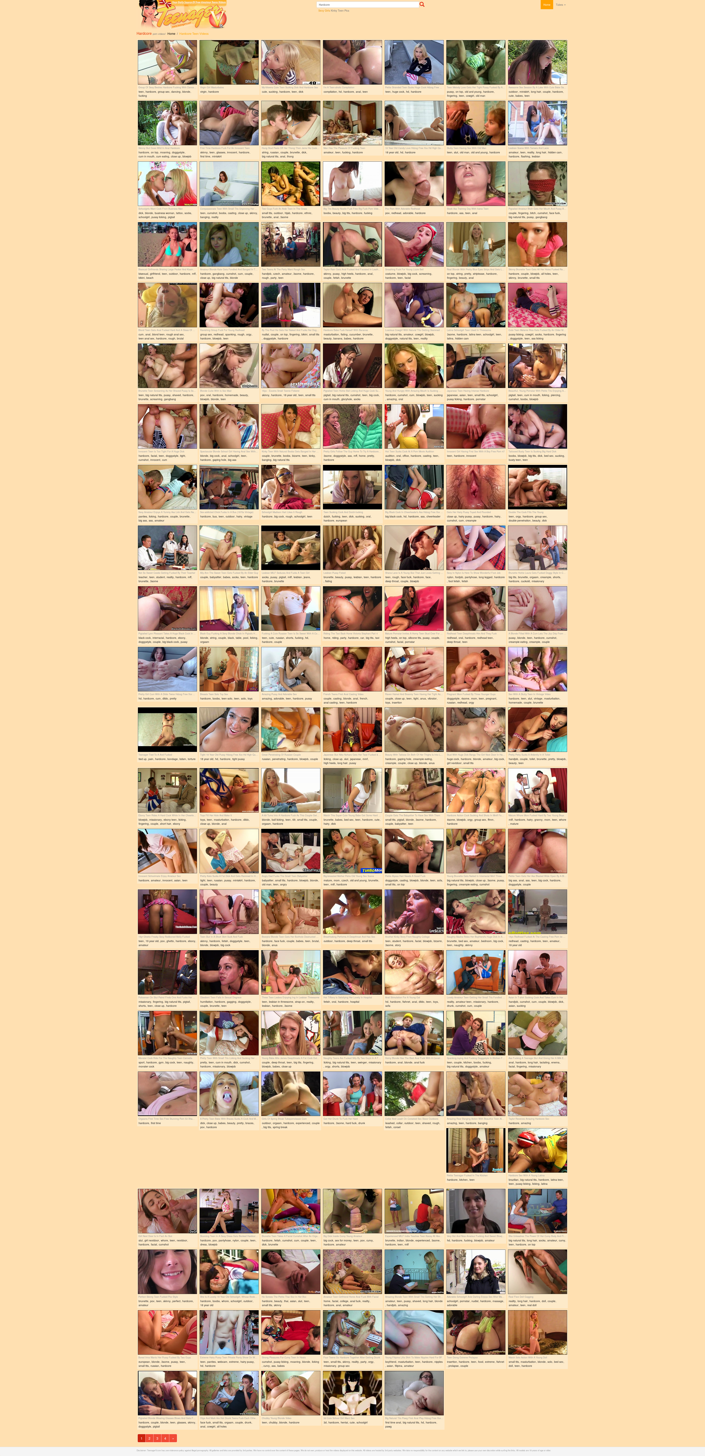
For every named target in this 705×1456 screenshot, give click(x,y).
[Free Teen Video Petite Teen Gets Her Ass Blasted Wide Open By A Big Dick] (537, 851)
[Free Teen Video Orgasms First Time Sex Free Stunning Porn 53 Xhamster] (167, 1093)
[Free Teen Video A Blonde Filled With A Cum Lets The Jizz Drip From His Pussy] (537, 608)
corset (397, 1127)
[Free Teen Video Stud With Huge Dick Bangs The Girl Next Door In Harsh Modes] (475, 729)
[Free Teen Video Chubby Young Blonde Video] (290, 1393)
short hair (165, 823)
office (406, 456)
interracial (158, 638)
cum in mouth (146, 156)
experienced (303, 1123)
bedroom (486, 941)
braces (249, 1123)
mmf (365, 759)
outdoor (513, 91)
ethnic (307, 213)
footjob (459, 577)
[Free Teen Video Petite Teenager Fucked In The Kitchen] (475, 1150)
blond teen (158, 334)
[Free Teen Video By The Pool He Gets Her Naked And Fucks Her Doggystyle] (290, 305)
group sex (163, 91)
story (398, 945)
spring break (280, 1127)
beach (149, 278)
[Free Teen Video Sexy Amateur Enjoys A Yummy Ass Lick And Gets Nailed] (167, 487)
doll (544, 1301)
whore (562, 819)
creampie (471, 520)
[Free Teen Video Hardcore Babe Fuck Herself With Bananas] (352, 305)
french (363, 698)
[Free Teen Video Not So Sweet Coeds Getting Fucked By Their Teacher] (167, 548)
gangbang (541, 217)
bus (215, 516)
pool (245, 638)
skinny (204, 152)
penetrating (278, 759)
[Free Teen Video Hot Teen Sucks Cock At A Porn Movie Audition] (414, 426)
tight (182, 456)
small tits (267, 213)
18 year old (391, 152)
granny (538, 819)
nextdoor (182, 1240)
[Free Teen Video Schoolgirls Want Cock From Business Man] (167, 183)
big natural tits (270, 156)
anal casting (331, 702)
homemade (231, 395)
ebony (181, 638)
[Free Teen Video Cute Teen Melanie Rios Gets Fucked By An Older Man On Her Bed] (537, 305)
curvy (369, 1240)
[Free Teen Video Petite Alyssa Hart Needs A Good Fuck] (414, 851)
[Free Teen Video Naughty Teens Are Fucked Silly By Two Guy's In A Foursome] (352, 1033)
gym (161, 1062)
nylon (450, 577)
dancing (175, 91)
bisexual (143, 273)
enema (555, 1062)
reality (530, 152)
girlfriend (155, 273)
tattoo (179, 213)
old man (480, 95)
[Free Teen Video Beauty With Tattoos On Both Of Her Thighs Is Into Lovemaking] (414, 729)
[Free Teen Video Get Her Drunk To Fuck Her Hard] (352, 1093)
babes (519, 95)
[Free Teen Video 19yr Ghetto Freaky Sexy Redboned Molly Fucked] (167, 911)
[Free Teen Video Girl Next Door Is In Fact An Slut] (167, 1211)
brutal (180, 338)
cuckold (525, 581)
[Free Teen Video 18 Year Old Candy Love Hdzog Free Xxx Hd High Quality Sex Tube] (414, 123)
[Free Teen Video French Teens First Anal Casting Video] (352, 669)
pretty (467, 273)
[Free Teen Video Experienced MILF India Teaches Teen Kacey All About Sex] (414, 1211)
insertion (397, 702)
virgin (203, 91)
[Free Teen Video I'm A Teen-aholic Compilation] (352, 62)
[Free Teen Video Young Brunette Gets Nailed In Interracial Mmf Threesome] (475, 851)
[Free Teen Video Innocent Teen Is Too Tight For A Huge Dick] (167, 426)
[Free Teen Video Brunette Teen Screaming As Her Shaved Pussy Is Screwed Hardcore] (167, 365)
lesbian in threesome (281, 1001)
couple (547, 91)
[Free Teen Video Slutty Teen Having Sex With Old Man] (475, 123)
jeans (307, 577)
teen (141, 91)
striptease (478, 273)
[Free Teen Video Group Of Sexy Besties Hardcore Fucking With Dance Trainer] (167, 62)
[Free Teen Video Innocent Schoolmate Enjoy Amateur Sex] (167, 851)
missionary (538, 581)
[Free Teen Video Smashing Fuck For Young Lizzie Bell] (414, 244)
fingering (452, 95)
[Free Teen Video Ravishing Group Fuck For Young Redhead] (229, 305)
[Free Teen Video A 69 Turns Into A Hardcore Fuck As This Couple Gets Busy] (290, 790)
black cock (145, 638)
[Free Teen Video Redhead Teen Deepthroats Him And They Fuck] (475, 608)
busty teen (515, 460)
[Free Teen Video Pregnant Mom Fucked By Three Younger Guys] (475, 669)
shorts (556, 577)
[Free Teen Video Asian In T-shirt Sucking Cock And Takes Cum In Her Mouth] (537, 972)
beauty (337, 213)
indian (400, 1240)
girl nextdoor (454, 763)
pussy (450, 91)
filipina (398, 1366)
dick (301, 91)
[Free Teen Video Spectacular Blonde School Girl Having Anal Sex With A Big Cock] (229, 426)
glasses (220, 152)
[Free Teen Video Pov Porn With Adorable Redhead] (414, 183)
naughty (458, 945)
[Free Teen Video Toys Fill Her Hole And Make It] (229, 790)
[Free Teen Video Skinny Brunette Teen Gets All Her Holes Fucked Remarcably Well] (537, 244)
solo (243, 698)
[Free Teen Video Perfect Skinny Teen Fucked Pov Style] (167, 1271)
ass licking (537, 338)
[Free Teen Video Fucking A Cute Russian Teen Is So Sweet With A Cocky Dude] (290, 608)
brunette (295, 152)
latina (450, 338)
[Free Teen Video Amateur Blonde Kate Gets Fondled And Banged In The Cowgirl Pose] (229, 244)
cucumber (355, 334)
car (362, 638)
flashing (525, 156)
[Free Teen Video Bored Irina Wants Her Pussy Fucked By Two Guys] (167, 1332)
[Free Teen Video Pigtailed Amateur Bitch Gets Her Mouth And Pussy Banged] (537, 183)
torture (192, 759)
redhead (396, 213)
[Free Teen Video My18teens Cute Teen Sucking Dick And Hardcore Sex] (290, 62)
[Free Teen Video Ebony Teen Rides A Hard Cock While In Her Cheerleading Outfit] (167, 790)
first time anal (393, 1422)
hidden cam (555, 152)
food (480, 1362)
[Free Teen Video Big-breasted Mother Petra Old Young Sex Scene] (352, 851)
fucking (143, 95)
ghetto (170, 941)
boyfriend (390, 1362)
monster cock (146, 1066)
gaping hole (219, 460)
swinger (362, 1062)
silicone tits (414, 638)
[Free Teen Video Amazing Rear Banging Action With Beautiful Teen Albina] (475, 1093)
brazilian (513, 1179)
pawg (388, 1426)
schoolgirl (144, 217)
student (160, 577)
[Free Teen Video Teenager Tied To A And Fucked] (167, 729)
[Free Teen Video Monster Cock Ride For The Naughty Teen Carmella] (167, 1033)
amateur (328, 152)
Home (546, 4)
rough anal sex (175, 334)
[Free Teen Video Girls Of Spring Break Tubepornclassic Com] (290, 1093)
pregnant (491, 698)
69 (293, 819)
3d (325, 1422)
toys (250, 698)
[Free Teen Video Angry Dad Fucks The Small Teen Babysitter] (290, 851)
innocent (232, 152)
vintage (248, 516)
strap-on (300, 1001)
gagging (231, 1001)
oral (208, 395)
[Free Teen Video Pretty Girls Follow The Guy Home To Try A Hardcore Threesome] (352, 426)
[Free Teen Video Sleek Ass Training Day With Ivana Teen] (475, 183)
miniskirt (524, 91)
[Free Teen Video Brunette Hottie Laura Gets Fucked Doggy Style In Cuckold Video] (537, 548)
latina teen (475, 334)
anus (423, 698)
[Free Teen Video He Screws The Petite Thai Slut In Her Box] (290, 1271)
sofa (439, 880)
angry (283, 884)
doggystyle (178, 152)
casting (232, 213)
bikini (141, 278)
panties (143, 516)
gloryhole (346, 399)
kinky (312, 456)
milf (290, 577)
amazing (392, 399)
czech (276, 273)
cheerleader (433, 516)
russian (274, 152)
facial (408, 278)
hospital (354, 1001)
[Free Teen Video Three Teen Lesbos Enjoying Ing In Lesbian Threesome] (290, 972)
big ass (232, 460)
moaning (165, 152)
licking (545, 395)
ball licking (278, 819)
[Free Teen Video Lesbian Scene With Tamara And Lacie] (537, 123)
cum (240, 273)
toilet (532, 759)
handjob (266, 273)
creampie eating (518, 642)
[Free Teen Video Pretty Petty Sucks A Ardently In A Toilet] (537, 729)
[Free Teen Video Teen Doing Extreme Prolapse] (475, 1332)
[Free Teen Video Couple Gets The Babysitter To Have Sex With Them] (414, 790)
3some (284, 217)
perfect (176, 1301)
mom (474, 698)
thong (290, 156)
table (238, 638)
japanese (452, 395)
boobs (222, 213)
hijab (287, 213)
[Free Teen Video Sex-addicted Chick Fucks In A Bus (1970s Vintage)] (229, 487)
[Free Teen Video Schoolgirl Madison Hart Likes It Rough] (290, 487)
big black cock (393, 516)
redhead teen (485, 638)
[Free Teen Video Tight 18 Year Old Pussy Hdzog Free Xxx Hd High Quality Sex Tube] (229, 729)
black (231, 638)
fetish (336, 278)
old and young (473, 91)
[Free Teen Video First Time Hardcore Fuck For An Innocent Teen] (229, 123)
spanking (230, 334)
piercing (555, 395)
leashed (390, 1123)
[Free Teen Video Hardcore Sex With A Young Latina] (537, 1150)
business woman (164, 213)
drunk (450, 1006)
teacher (143, 577)
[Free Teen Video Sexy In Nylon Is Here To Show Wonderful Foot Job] (475, 548)
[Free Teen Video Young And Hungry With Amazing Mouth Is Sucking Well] (414, 365)
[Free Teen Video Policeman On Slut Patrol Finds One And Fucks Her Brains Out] (167, 972)
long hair (536, 91)
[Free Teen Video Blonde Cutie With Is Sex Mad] (229, 365)
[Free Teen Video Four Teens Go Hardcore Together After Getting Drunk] (352, 1332)
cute (264, 91)
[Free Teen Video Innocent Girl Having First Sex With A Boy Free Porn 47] (475, 426)
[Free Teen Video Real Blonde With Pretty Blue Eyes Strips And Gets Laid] (475, 244)
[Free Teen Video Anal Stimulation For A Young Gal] (414, 972)
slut (456, 152)
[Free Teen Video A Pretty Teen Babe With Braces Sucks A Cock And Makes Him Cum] (229, 1093)
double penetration (520, 520)
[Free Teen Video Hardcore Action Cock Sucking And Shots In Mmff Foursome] (475, 790)
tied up (143, 759)
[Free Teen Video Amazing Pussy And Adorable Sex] (290, 669)
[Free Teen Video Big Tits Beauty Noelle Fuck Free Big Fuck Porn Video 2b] (352, 183)
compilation (330, 91)
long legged (485, 577)
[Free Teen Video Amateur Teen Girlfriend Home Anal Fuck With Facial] (352, 1271)
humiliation (206, 1001)
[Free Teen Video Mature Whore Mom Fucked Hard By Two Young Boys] (537, 790)
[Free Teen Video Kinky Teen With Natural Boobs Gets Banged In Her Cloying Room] (290, 426)
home (362, 456)
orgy (248, 334)
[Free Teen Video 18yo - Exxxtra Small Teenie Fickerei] (290, 365)
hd (340, 91)
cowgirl (470, 95)
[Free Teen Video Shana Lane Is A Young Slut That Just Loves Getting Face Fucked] (414, 548)
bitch (533, 213)
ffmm (491, 819)
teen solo (227, 698)
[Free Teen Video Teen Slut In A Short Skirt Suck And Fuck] (229, 911)
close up (176, 156)
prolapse (454, 1366)
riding (335, 638)
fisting (344, 334)
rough (265, 278)
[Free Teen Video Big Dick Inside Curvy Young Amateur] (352, 1211)
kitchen (468, 1062)
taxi (377, 638)
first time (205, 156)
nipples (438, 1362)
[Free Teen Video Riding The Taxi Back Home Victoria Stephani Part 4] (352, 608)
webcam (222, 1362)
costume (390, 273)
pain (150, 759)
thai (286, 1301)
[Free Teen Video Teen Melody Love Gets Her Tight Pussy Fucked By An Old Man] (475, 62)
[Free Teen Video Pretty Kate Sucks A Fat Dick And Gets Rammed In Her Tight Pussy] (229, 851)
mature (514, 823)
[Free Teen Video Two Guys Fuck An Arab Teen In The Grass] (290, 183)
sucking (273, 91)
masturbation (331, 334)
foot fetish (454, 581)
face (428, 577)
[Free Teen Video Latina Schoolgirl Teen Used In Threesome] (475, 305)
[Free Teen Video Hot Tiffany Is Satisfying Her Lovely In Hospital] (352, 972)
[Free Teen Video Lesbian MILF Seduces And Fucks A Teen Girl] (290, 548)
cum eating (162, 156)
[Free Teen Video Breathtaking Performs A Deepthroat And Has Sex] (352, 911)
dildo (165, 698)
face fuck (554, 213)
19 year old (152, 941)
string (265, 152)
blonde (186, 91)
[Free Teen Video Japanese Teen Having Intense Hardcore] (475, 365)
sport (141, 1062)
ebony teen (170, 819)
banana (337, 338)
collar (399, 1123)
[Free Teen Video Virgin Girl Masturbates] (229, 62)
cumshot (212, 213)
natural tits (406, 338)
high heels (347, 273)
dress (203, 1244)
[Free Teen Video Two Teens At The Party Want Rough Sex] (290, 244)
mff (194, 273)
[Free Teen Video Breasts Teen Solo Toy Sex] (229, 669)
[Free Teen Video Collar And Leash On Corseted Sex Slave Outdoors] (414, 1093)
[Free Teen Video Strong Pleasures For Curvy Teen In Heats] (290, 1332)
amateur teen (463, 1001)
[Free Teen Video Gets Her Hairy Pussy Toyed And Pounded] (475, 487)
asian (463, 395)
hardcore (151, 91)
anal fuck (419, 1062)
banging (205, 217)
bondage (172, 759)
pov (387, 213)
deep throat (392, 581)
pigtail (171, 217)
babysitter (215, 577)
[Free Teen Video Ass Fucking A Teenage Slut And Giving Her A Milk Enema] (537, 1033)
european (341, 520)
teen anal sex (146, 338)
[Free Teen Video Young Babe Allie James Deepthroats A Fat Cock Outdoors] (290, 1033)
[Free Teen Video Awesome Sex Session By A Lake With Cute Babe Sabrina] (537, 62)
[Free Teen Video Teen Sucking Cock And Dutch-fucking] (352, 487)
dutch (327, 516)
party (273, 278)
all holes (546, 273)
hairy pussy (465, 516)
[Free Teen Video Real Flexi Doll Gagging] (537, 1271)
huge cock (398, 91)
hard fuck (351, 1123)
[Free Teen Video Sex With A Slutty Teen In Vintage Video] (537, 669)
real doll (531, 1305)
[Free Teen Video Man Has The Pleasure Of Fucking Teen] (352, 123)
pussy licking (158, 217)
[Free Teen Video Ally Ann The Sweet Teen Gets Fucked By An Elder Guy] (229, 548)
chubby (273, 1422)
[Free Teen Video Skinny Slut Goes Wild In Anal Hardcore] (167, 123)
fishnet (406, 1001)
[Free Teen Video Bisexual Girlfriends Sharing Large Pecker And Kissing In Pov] (167, 244)
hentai (344, 1422)
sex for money (343, 1240)
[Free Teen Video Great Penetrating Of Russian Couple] (290, 729)
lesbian (536, 156)
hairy (239, 516)
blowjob (186, 156)
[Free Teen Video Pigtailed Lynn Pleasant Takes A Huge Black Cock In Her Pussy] (167, 608)
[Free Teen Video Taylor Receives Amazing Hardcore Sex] (537, 1093)
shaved (176, 395)
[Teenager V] (227, 15)
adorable (408, 213)
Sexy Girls (324, 10)
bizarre (296, 456)
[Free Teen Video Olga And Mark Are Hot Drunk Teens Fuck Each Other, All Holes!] (229, 1393)
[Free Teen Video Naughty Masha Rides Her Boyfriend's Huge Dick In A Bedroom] (475, 911)
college (344, 1301)
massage (498, 1301)
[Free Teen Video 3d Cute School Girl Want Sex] (352, 1393)
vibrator (432, 698)
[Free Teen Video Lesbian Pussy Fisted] (352, 548)
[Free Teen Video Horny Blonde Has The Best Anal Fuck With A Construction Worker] (414, 1033)
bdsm (183, 759)
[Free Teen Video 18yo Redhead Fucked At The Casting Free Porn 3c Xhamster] (537, 911)
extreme (234, 1362)
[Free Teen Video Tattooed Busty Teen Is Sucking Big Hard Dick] (537, 426)
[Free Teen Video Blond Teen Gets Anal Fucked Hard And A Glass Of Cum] (167, 305)
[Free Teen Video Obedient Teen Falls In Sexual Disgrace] (229, 972)
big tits (346, 213)
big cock (412, 273)
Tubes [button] (560, 4)
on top (459, 91)
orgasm (534, 577)
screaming (425, 273)
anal (358, 91)
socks (188, 213)
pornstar (481, 399)
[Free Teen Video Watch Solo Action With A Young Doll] (537, 1332)
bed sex (548, 456)
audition (390, 456)
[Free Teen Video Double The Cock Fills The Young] (537, 487)
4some (465, 698)
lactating (544, 1062)
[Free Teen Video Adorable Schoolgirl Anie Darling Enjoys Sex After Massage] (475, 1271)
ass (461, 213)
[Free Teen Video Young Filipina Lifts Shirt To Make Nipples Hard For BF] (414, 1332)
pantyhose (471, 577)
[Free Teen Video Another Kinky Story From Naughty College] (414, 911)
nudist (265, 334)
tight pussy (238, 759)
